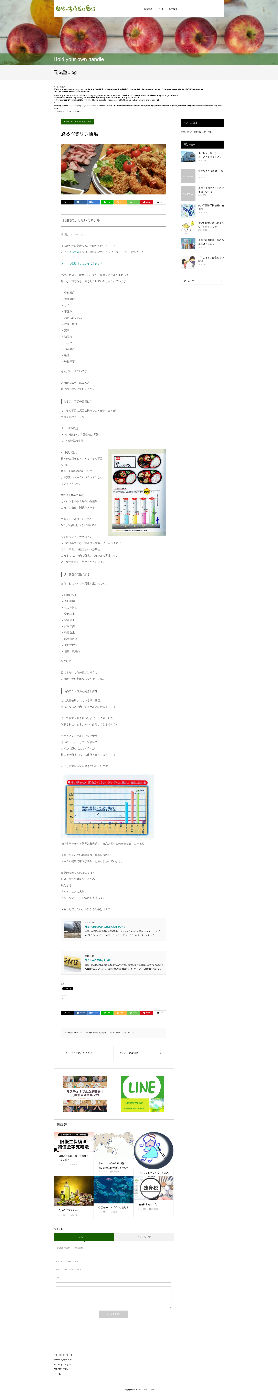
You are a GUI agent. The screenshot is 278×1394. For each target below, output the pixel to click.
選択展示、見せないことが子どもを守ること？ (211, 155)
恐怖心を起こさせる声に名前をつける (211, 190)
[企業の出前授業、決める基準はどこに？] (188, 245)
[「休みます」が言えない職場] (188, 263)
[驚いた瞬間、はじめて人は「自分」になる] (188, 228)
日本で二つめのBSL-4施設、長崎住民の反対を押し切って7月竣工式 (113, 1167)
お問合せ (173, 9)
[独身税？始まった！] (153, 1188)
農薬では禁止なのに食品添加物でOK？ (105, 927)
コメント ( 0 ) (83, 1237)
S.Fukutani (78, 1033)
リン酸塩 (116, 1033)
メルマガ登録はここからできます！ (82, 263)
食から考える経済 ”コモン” (210, 172)
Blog (161, 9)
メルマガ (74, 252)
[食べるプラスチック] (74, 1191)
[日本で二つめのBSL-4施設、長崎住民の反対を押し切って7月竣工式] (113, 1145)
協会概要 (148, 9)
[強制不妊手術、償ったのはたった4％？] (74, 1142)
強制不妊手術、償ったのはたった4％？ (73, 1158)
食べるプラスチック (68, 1210)
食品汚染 (87, 122)
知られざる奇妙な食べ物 (97, 960)
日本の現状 (79, 122)
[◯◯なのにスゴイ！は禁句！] (113, 1189)
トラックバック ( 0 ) (144, 1237)
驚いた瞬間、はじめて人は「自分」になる (211, 225)
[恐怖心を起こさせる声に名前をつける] (188, 193)
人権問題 (113, 1212)
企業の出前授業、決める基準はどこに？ (211, 242)
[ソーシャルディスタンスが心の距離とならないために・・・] (153, 1150)
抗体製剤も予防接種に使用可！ (211, 207)
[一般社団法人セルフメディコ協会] (75, 9)
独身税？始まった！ (148, 1204)
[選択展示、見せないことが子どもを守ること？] (188, 158)
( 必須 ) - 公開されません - (69, 1269)
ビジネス (73, 1164)
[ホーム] (55, 87)
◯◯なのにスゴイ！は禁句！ (113, 1207)
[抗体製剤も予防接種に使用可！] (188, 211)
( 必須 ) (67, 1261)
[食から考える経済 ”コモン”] (188, 176)
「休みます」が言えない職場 (211, 259)
